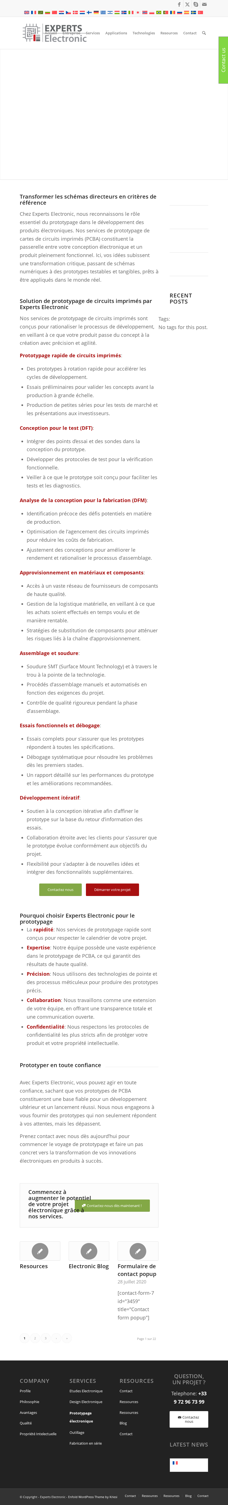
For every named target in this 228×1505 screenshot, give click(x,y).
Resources (34, 1266)
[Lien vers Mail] (204, 4)
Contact (126, 1390)
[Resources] (40, 1251)
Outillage (77, 1432)
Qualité (26, 1423)
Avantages (28, 1412)
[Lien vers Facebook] (179, 4)
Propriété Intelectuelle (38, 1433)
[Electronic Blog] (89, 1251)
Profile (25, 1390)
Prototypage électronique (81, 1417)
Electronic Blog (89, 1266)
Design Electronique (86, 1401)
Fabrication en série (86, 1443)
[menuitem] (51, 33)
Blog (123, 1423)
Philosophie (29, 1401)
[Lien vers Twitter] (188, 4)
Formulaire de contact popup (137, 1270)
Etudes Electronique (86, 1390)
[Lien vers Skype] (196, 4)
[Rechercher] (204, 33)
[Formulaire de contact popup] (138, 1251)
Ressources (129, 1401)
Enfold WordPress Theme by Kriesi (92, 1497)
